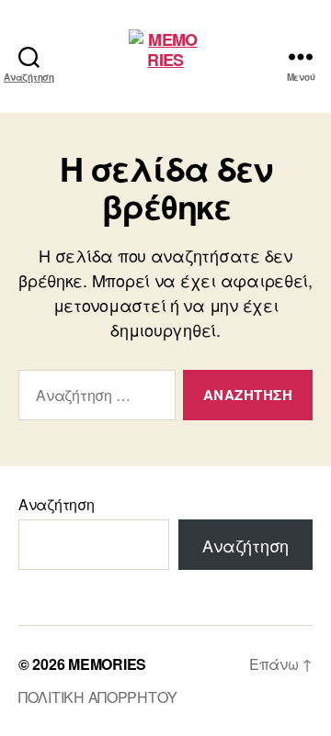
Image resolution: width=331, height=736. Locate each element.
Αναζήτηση (56, 504)
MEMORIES (107, 664)
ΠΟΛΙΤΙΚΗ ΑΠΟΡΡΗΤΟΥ (97, 697)
